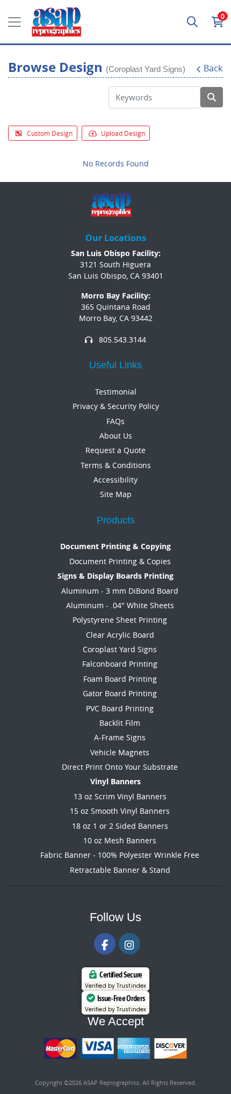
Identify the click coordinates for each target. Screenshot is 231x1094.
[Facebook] (105, 943)
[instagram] (129, 943)
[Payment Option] (115, 1048)
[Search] (192, 22)
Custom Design (50, 133)
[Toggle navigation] (14, 22)
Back (213, 68)
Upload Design (123, 133)
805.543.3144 (121, 339)
